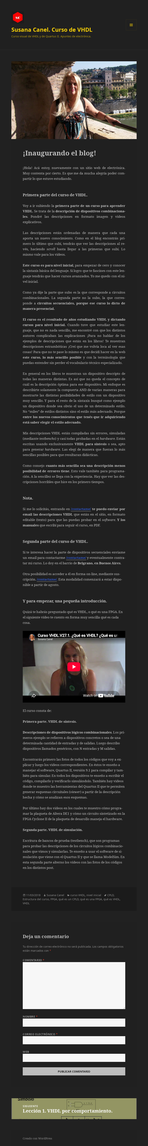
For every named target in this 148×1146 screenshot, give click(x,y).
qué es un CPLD (69, 899)
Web (26, 1052)
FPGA (53, 899)
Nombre (30, 1016)
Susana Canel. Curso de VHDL (51, 29)
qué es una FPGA (91, 899)
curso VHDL (77, 895)
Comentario (34, 960)
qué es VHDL (111, 899)
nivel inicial (94, 895)
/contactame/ (81, 509)
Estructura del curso (36, 899)
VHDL (26, 903)
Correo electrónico (40, 1034)
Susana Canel (55, 895)
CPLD (110, 895)
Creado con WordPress (37, 1138)
